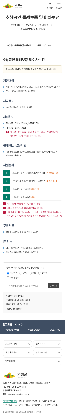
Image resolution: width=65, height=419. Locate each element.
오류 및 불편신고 (13, 309)
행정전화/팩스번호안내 (12, 390)
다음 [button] (21, 324)
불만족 (44, 273)
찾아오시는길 (37, 405)
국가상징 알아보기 (51, 405)
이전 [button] (16, 324)
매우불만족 (14, 277)
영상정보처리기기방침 (28, 401)
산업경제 (29, 25)
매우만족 (13, 273)
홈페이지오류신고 (10, 405)
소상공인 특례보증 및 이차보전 (33, 28)
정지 (18, 324)
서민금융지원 (43, 25)
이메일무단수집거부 (47, 401)
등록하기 (53, 285)
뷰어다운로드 (24, 405)
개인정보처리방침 (10, 401)
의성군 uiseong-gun (13, 5)
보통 (34, 273)
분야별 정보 (15, 25)
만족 (25, 273)
